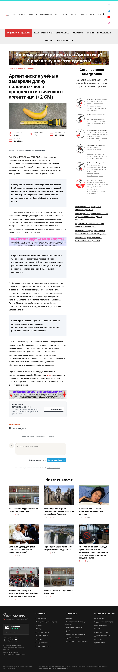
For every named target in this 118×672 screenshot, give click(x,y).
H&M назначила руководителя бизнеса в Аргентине (23, 509)
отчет (49, 375)
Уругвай (38, 625)
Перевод (49, 40)
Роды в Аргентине (72, 638)
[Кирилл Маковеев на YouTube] (16, 639)
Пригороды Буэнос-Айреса (46, 622)
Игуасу (38, 629)
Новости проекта (65, 40)
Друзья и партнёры (102, 636)
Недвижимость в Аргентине (76, 641)
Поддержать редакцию (18, 33)
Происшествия (104, 33)
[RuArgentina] (14, 615)
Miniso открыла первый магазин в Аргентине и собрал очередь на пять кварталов (23, 593)
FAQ (72, 14)
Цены (67, 631)
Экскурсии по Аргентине (95, 108)
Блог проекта (92, 110)
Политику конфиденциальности (58, 668)
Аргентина (98, 639)
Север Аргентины (42, 643)
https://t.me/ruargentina (95, 176)
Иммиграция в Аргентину (75, 634)
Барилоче (39, 639)
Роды (57, 14)
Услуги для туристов (73, 627)
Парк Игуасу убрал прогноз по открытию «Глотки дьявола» (58, 548)
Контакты (94, 14)
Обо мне (68, 618)
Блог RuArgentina (101, 632)
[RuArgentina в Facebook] (5, 639)
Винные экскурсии (42, 646)
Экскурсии (18, 14)
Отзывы (83, 14)
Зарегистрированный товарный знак (16, 619)
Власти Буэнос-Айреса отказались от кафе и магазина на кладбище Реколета (91, 217)
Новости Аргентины (43, 33)
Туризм (90, 33)
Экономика (78, 33)
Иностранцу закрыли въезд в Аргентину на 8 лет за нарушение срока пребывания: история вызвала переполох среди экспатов (93, 552)
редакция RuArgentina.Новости (35, 150)
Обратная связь (100, 625)
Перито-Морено (41, 636)
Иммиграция (46, 14)
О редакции (99, 618)
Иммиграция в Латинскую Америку (75, 623)
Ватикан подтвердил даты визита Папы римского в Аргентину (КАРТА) (22, 549)
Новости (33, 14)
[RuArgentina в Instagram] (10, 639)
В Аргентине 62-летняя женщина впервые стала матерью (91, 511)
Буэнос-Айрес (62, 33)
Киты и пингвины (42, 632)
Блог (65, 14)
